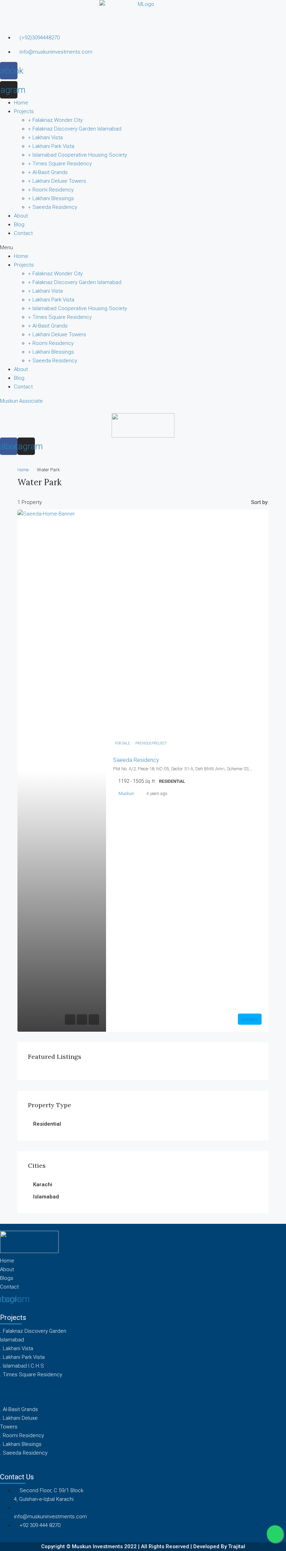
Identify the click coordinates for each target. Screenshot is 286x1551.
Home (21, 103)
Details (250, 1019)
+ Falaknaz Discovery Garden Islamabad (74, 129)
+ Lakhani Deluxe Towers (57, 181)
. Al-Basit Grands (19, 1409)
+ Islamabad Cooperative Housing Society (77, 155)
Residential (47, 1124)
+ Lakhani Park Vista (51, 146)
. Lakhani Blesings (21, 1444)
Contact (23, 233)
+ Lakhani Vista (45, 137)
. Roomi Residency (22, 1435)
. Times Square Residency (31, 1374)
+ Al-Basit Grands (48, 172)
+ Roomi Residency (51, 190)
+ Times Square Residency (60, 163)
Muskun (126, 793)
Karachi (42, 1184)
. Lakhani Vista (16, 1348)
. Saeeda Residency (23, 1453)
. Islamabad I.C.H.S (22, 1366)
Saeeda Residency (136, 760)
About (21, 216)
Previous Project (151, 743)
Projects (24, 111)
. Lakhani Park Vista (22, 1357)
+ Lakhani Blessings (51, 198)
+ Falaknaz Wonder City (55, 120)
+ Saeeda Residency (52, 207)
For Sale (123, 743)
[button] (143, 247)
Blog (19, 224)
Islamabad (46, 1197)
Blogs (6, 1278)
